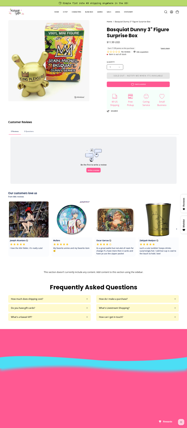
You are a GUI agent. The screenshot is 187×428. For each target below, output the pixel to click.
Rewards (56, 381)
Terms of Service (60, 395)
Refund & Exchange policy (65, 386)
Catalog (56, 390)
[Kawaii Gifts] (16, 11)
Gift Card (92, 390)
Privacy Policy (59, 399)
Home (109, 21)
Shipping (92, 386)
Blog (89, 395)
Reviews (91, 399)
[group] (93, 3)
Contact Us (93, 381)
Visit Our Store (95, 377)
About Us (57, 377)
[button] (65, 11)
